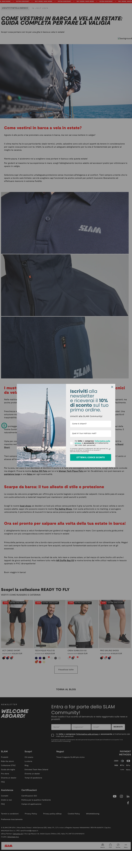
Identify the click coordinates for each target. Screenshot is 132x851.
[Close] (112, 387)
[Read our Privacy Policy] (109, 449)
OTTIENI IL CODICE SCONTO (90, 457)
